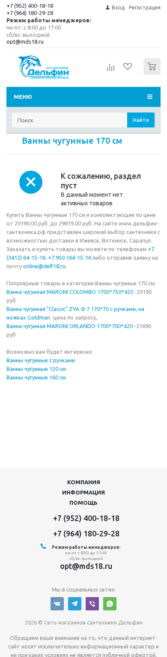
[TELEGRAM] (74, 603)
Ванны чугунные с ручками (40, 360)
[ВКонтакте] (57, 603)
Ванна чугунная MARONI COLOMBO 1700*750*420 (69, 292)
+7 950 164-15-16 (69, 257)
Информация (83, 492)
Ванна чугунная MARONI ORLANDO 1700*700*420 (69, 326)
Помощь (83, 503)
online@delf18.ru (44, 266)
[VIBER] (92, 603)
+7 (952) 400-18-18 (29, 6)
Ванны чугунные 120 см (36, 369)
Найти (141, 120)
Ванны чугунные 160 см (36, 377)
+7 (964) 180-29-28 (29, 13)
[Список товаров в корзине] (153, 73)
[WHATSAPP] (109, 603)
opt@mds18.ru (25, 41)
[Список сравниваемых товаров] (111, 70)
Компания (83, 482)
